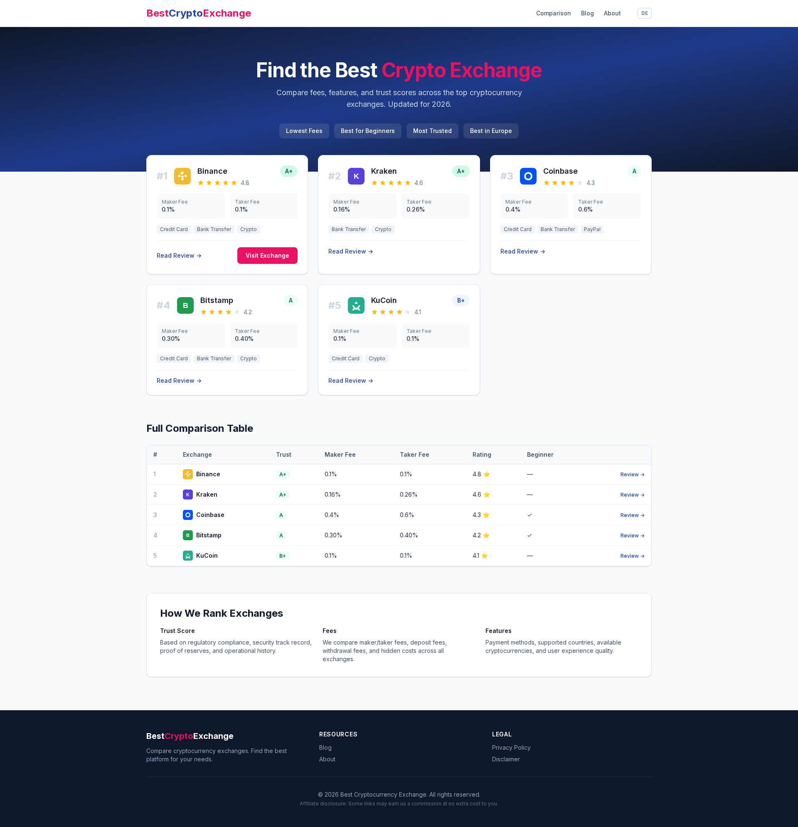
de (644, 13)
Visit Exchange (267, 255)
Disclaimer (506, 759)
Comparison (553, 13)
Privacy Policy (511, 747)
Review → (633, 474)
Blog (587, 13)
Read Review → (179, 255)
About (612, 13)
